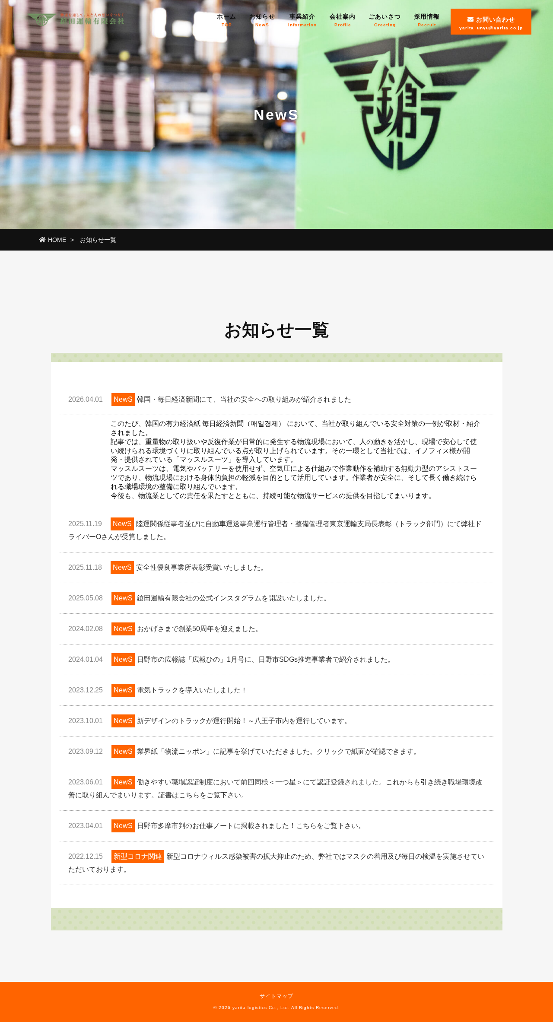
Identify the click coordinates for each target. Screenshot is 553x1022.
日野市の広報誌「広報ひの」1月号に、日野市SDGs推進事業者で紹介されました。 (231, 659)
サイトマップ (276, 996)
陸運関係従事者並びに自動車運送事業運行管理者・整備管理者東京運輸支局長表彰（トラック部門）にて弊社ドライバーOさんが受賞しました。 (275, 530)
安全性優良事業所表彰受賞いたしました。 (167, 567)
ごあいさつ (385, 20)
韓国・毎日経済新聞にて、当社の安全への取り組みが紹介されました (209, 399)
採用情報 (427, 20)
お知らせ (262, 20)
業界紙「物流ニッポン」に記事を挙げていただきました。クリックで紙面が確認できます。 (244, 751)
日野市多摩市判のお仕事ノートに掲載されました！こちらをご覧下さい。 (216, 825)
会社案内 (343, 20)
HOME (57, 239)
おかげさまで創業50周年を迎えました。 (165, 628)
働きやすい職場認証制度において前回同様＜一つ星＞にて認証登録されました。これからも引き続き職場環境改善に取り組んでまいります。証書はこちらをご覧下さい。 (275, 788)
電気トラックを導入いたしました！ (158, 690)
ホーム (226, 20)
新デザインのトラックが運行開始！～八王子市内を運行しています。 (209, 720)
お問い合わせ (491, 23)
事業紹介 (302, 20)
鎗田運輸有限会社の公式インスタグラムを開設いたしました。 (199, 598)
